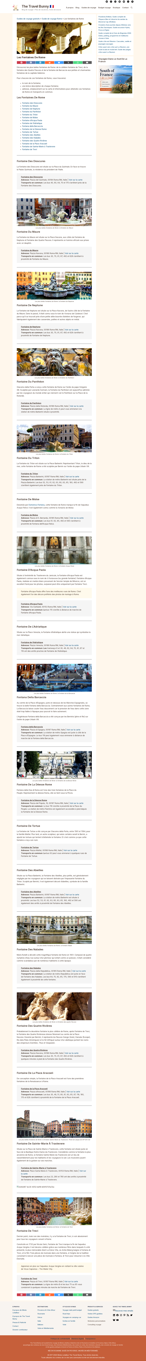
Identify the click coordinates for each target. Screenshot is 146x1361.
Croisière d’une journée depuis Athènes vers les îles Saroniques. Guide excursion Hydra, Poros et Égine (114, 27)
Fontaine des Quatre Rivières (34, 141)
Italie (39, 1321)
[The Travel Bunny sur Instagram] (115, 2)
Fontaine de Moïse (30, 117)
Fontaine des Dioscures (32, 103)
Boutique (116, 8)
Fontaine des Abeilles (31, 135)
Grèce (40, 1317)
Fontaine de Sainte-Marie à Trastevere (38, 146)
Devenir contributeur (20, 1330)
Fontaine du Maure (30, 106)
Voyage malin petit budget (72, 1310)
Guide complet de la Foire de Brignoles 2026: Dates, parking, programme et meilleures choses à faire (114, 35)
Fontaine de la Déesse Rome (34, 129)
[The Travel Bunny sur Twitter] (107, 2)
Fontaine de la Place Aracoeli (34, 144)
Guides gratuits (93, 1310)
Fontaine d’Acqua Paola (32, 120)
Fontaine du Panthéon (31, 112)
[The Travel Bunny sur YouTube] (124, 2)
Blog (77, 8)
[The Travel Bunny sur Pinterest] (120, 2)
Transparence (90, 1339)
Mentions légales (77, 1339)
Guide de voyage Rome (52, 19)
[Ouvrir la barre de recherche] (131, 7)
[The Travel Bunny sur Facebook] (111, 2)
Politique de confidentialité (60, 1339)
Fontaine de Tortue (30, 132)
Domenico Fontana (37, 505)
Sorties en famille (69, 1321)
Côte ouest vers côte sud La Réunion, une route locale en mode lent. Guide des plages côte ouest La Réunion (114, 49)
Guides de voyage (88, 8)
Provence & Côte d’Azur (46, 1310)
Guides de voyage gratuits (28, 19)
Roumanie (41, 1314)
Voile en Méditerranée (46, 1328)
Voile (64, 1325)
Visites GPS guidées (95, 1314)
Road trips (66, 1314)
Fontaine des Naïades (31, 138)
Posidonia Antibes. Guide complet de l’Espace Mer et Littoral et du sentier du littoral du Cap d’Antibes (112, 19)
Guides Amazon (93, 1317)
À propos (69, 8)
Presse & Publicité (19, 1322)
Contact (125, 8)
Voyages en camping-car (72, 1317)
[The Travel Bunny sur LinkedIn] (128, 2)
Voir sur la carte (75, 180)
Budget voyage (104, 8)
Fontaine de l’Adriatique (32, 123)
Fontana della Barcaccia (32, 126)
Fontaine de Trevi (29, 149)
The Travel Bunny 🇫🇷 (38, 6)
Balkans (40, 1325)
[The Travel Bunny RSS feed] (132, 2)
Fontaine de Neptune (31, 109)
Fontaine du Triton (30, 115)
